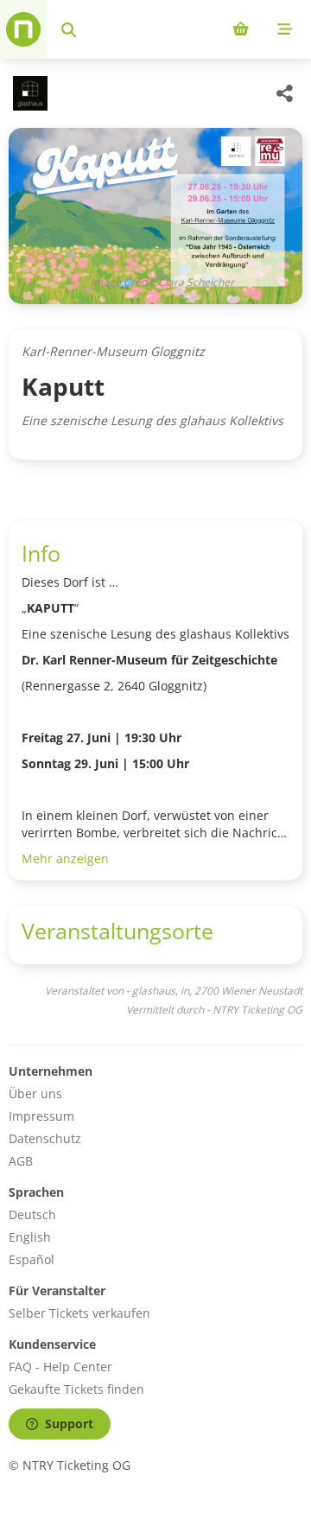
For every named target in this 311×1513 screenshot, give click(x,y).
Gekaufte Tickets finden (76, 1389)
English (30, 1237)
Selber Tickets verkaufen (79, 1313)
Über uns (35, 1093)
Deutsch (32, 1214)
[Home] (23, 29)
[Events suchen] (69, 29)
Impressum (41, 1116)
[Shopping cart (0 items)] (241, 29)
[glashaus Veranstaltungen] (28, 93)
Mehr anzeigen (65, 858)
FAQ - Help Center (60, 1366)
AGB (21, 1161)
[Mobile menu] (285, 29)
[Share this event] (285, 93)
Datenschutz (45, 1138)
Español (31, 1259)
